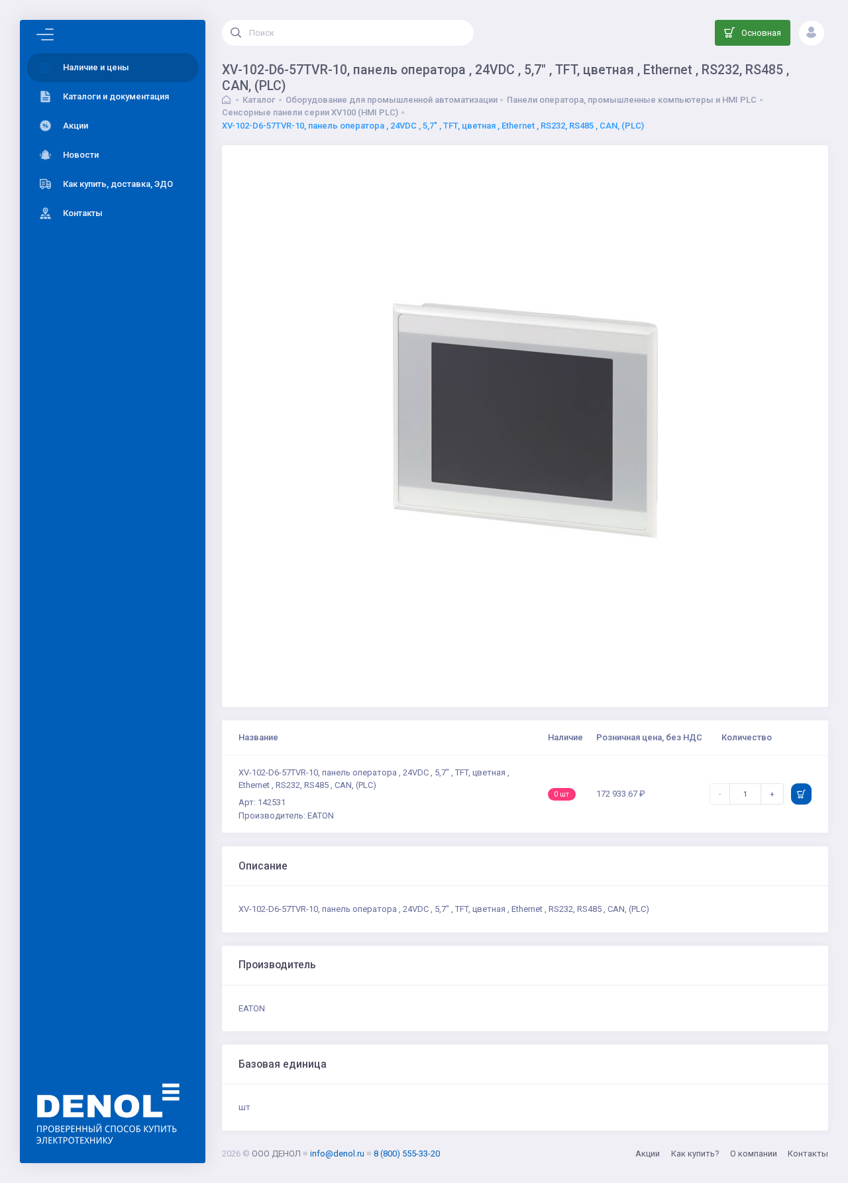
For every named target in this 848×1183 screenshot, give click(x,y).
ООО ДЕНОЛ (276, 1153)
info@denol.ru (337, 1153)
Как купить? (695, 1153)
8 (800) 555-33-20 (407, 1153)
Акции (647, 1153)
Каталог (259, 100)
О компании (753, 1153)
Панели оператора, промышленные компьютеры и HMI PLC (632, 100)
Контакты (808, 1153)
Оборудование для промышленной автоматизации (392, 100)
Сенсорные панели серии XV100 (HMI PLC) (310, 112)
